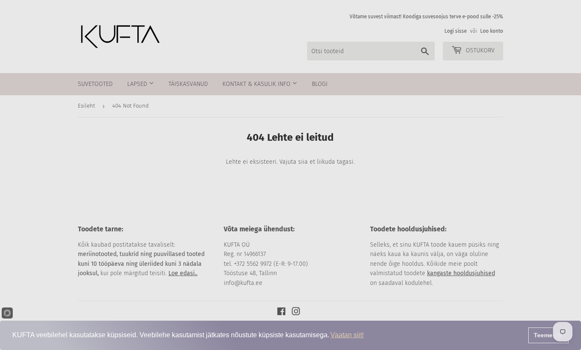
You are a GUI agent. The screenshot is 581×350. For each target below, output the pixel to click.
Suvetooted (95, 84)
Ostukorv (479, 50)
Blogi (320, 84)
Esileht (86, 105)
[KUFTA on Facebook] (281, 312)
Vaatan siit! (347, 335)
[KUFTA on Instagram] (296, 312)
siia (303, 161)
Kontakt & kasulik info (257, 84)
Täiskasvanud (188, 84)
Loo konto (491, 31)
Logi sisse (455, 31)
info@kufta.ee (243, 283)
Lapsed (138, 84)
